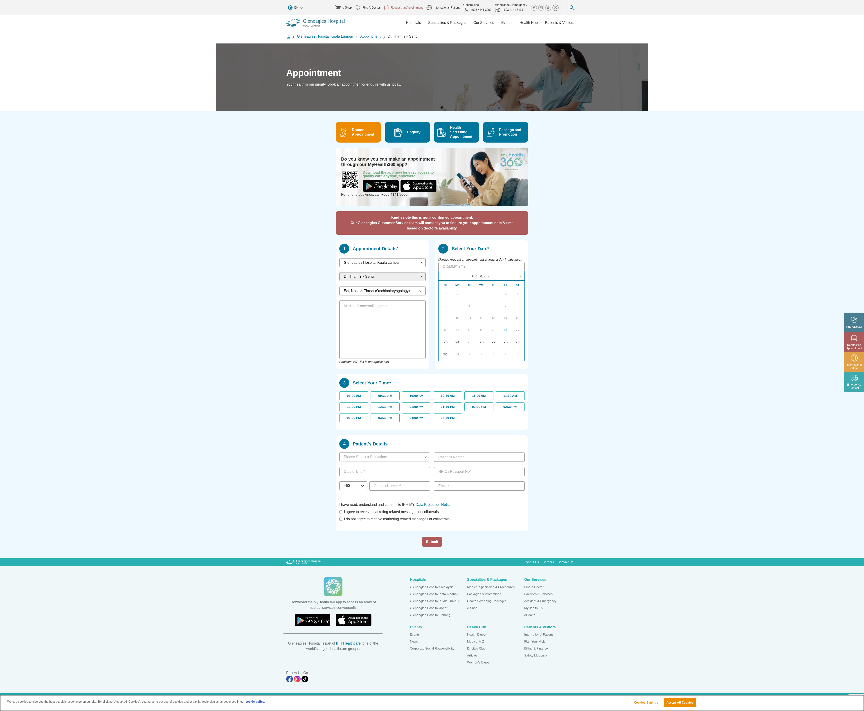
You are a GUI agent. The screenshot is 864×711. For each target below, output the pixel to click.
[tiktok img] (548, 7)
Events (415, 634)
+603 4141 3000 (480, 9)
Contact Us (565, 562)
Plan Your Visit (534, 641)
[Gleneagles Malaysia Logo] (303, 562)
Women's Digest (478, 662)
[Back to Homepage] (288, 37)
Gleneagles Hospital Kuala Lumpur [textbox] (372, 262)
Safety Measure (535, 655)
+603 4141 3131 (512, 9)
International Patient (447, 7)
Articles (472, 655)
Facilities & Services (538, 594)
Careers (548, 562)
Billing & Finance (536, 648)
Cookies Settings (646, 702)
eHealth (529, 615)
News (414, 641)
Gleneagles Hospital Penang (430, 615)
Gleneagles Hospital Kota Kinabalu (434, 594)
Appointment (370, 36)
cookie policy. (255, 701)
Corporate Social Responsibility (432, 648)
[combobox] (382, 262)
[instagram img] (541, 7)
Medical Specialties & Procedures (491, 587)
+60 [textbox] (347, 486)
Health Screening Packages (486, 601)
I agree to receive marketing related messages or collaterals (391, 512)
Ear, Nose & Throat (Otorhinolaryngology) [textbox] (377, 291)
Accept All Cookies (679, 702)
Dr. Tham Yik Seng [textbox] (359, 276)
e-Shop (347, 7)
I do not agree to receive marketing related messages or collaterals (397, 519)
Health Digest (476, 634)
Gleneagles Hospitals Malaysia (432, 587)
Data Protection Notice (434, 505)
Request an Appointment (407, 7)
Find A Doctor (371, 7)
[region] (432, 703)
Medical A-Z (475, 641)
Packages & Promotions (484, 594)
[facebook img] (534, 7)
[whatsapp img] (555, 7)
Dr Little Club (476, 648)
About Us (532, 562)
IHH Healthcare (348, 643)
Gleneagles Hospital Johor (429, 608)
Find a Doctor (534, 587)
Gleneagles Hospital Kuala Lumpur (325, 36)
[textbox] (381, 457)
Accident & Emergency (540, 601)
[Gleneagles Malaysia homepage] (315, 22)
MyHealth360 (533, 608)
